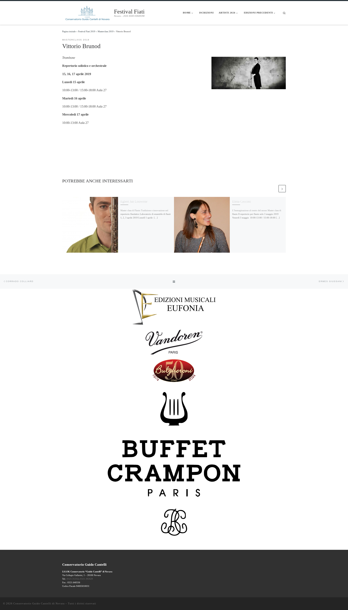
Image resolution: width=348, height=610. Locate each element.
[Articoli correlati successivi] (282, 188)
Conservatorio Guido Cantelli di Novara (39, 603)
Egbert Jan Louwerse (133, 201)
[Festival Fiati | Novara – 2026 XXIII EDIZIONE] (87, 12)
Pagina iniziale (69, 31)
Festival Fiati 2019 (86, 31)
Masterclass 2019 (106, 31)
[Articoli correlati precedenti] (274, 188)
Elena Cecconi (241, 201)
